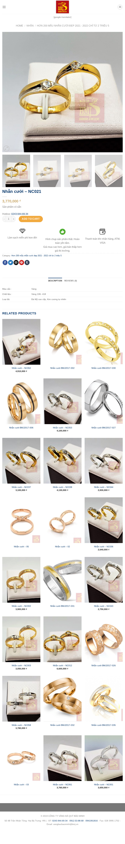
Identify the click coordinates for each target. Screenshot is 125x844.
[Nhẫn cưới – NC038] (62, 461)
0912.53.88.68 (77, 820)
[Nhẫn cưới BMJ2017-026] (104, 639)
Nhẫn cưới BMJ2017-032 (62, 725)
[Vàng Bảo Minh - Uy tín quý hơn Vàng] (62, 7)
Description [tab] (55, 281)
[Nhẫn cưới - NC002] (21, 580)
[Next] (116, 92)
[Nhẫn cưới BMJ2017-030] (104, 342)
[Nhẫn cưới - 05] (21, 520)
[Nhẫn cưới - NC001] (104, 758)
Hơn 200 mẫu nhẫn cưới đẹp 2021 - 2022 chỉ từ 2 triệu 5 (73, 25)
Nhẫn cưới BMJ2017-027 (103, 427)
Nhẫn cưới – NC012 (62, 665)
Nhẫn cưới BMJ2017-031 (62, 606)
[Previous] (8, 92)
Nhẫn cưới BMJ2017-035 (103, 725)
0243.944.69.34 (19, 214)
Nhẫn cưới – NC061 (62, 784)
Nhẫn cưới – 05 (21, 546)
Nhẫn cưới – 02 (62, 546)
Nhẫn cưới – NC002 (21, 606)
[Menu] (4, 7)
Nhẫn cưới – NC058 (21, 725)
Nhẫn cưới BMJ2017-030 (103, 368)
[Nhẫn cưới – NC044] (104, 461)
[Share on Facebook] (5, 262)
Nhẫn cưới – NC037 (21, 487)
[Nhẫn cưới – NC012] (62, 639)
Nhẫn (30, 25)
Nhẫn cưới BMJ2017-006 (21, 427)
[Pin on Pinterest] (21, 262)
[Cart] (120, 7)
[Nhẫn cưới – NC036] (104, 520)
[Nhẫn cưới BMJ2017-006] (21, 401)
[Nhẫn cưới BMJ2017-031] (62, 580)
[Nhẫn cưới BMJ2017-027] (104, 401)
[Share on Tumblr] (27, 262)
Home (19, 25)
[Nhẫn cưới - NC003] (21, 639)
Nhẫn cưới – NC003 (21, 665)
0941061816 (92, 820)
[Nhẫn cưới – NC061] (62, 758)
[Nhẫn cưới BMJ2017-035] (104, 699)
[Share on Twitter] (10, 262)
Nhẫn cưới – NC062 (21, 368)
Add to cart (31, 219)
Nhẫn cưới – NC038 (62, 487)
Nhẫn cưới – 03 (21, 784)
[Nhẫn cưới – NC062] (21, 342)
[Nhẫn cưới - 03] (21, 758)
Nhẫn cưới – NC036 (103, 546)
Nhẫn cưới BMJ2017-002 (62, 368)
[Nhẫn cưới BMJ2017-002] (62, 342)
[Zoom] (6, 149)
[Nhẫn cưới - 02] (62, 520)
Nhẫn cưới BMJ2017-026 (103, 665)
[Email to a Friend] (16, 262)
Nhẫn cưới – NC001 (103, 784)
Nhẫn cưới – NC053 (62, 427)
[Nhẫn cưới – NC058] (21, 699)
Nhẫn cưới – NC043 (103, 606)
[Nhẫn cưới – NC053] (62, 401)
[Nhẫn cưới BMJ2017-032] (62, 699)
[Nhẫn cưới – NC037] (21, 461)
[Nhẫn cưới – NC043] (104, 580)
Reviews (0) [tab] (70, 281)
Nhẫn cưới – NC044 (103, 487)
